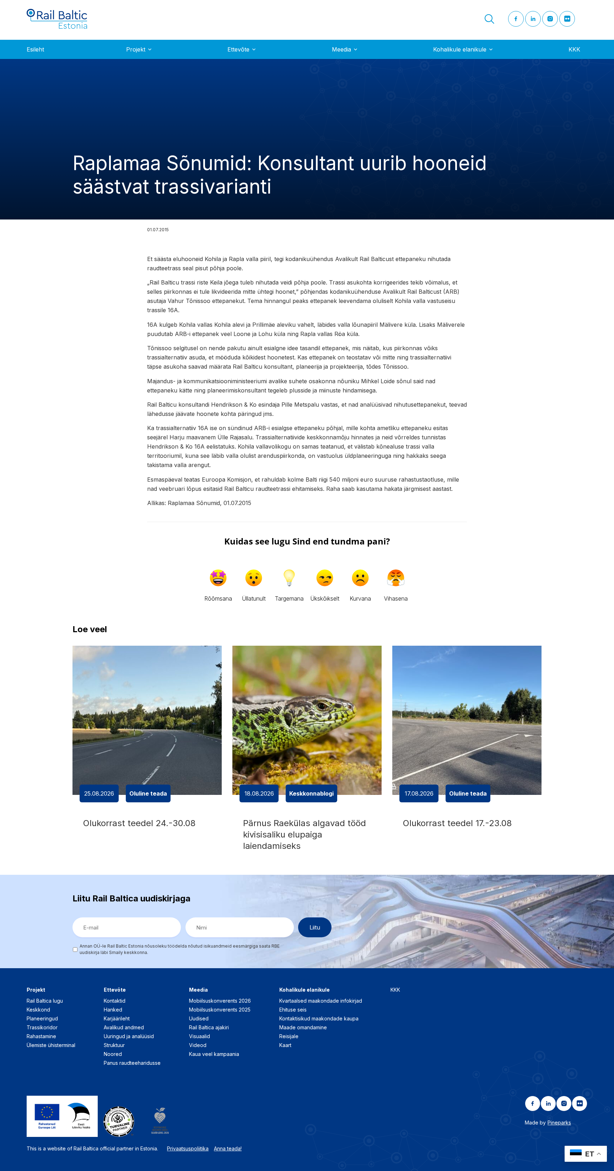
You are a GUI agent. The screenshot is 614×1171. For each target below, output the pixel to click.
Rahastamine (41, 1036)
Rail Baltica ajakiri (209, 1027)
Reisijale (288, 1036)
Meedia (341, 49)
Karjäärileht (117, 1018)
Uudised (199, 1018)
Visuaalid (199, 1036)
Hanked (113, 1010)
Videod (197, 1045)
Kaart (285, 1045)
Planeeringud (42, 1018)
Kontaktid (114, 1001)
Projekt (135, 49)
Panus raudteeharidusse (132, 1063)
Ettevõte (238, 49)
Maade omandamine (303, 1027)
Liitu (314, 927)
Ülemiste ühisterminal (51, 1045)
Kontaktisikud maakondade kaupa (319, 1018)
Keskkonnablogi (311, 793)
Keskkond (38, 1010)
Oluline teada (148, 793)
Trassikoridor (42, 1027)
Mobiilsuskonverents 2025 (220, 1010)
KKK (574, 49)
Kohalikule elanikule (459, 49)
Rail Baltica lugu (45, 1001)
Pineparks (559, 1123)
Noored (113, 1054)
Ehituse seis (293, 1010)
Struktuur (114, 1045)
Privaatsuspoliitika (188, 1148)
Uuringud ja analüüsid (129, 1036)
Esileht (35, 49)
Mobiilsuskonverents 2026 (220, 1001)
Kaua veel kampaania (214, 1054)
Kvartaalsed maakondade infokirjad (320, 1001)
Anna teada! (228, 1148)
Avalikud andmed (124, 1027)
